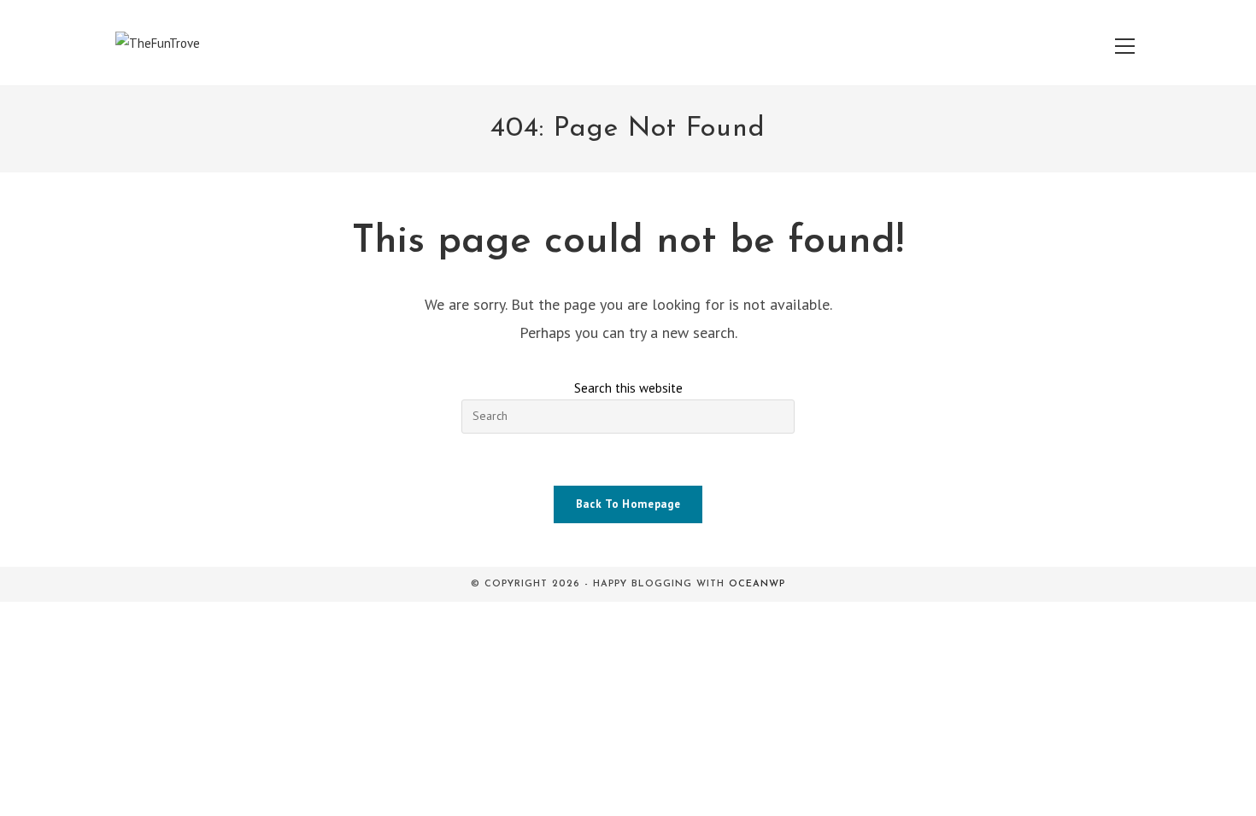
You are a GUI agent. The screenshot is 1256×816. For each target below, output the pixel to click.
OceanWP (757, 584)
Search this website (628, 388)
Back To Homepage (628, 504)
